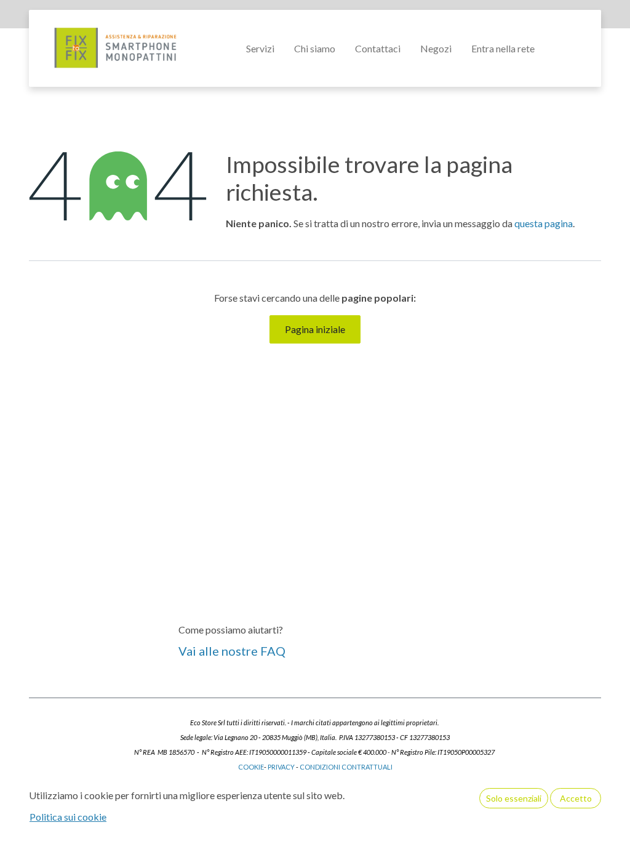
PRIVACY (281, 767)
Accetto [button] (576, 798)
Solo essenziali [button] (513, 798)
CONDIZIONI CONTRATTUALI (347, 767)
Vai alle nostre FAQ (231, 650)
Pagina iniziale (315, 329)
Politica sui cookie (68, 817)
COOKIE (251, 767)
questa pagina (543, 223)
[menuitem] (260, 48)
